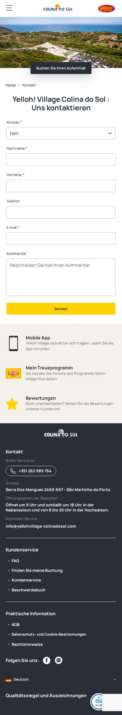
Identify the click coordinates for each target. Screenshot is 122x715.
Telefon (13, 201)
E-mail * (13, 227)
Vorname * (15, 174)
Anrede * (14, 122)
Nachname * (17, 148)
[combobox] (61, 133)
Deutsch (21, 679)
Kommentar (16, 253)
